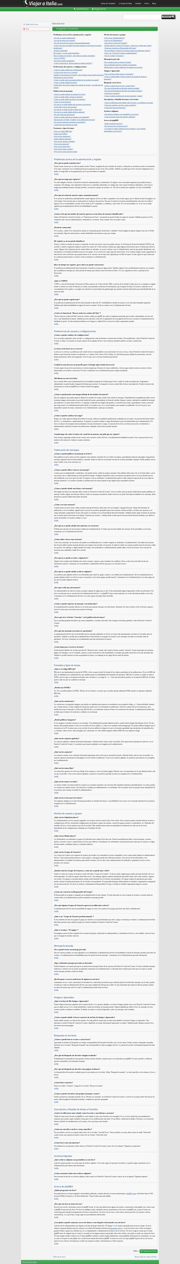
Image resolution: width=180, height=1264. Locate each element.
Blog (154, 3)
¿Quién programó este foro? (113, 124)
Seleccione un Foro (149, 1251)
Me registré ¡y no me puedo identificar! (66, 53)
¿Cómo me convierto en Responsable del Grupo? (120, 48)
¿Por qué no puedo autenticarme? (64, 38)
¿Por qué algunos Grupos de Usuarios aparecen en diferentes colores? (127, 51)
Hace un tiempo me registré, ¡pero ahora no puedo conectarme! (74, 56)
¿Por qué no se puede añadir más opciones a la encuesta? (72, 104)
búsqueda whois (115, 1228)
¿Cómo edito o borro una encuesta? (65, 107)
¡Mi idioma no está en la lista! (63, 77)
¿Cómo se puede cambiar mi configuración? (67, 70)
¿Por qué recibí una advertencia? (64, 115)
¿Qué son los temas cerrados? (63, 149)
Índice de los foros (32, 24)
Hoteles (138, 3)
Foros (147, 3)
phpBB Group (131, 1194)
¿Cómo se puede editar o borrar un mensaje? (68, 97)
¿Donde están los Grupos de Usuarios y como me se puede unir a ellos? (128, 46)
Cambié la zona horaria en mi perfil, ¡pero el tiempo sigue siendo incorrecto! (78, 75)
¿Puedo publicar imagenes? (62, 139)
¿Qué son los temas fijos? (61, 147)
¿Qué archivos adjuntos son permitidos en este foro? (121, 114)
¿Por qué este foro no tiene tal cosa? (116, 126)
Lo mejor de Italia (125, 3)
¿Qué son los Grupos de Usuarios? (115, 43)
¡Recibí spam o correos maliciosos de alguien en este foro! (123, 67)
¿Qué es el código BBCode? (62, 131)
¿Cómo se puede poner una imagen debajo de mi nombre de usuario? (76, 80)
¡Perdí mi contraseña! (60, 51)
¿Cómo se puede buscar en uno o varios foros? (119, 86)
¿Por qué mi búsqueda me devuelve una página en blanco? (123, 91)
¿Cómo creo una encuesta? (62, 102)
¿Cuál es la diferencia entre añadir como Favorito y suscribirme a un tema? (128, 103)
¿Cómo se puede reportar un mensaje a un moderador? (71, 117)
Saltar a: (136, 1251)
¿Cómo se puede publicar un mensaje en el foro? (69, 94)
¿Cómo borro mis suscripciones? (115, 108)
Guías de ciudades (108, 3)
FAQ (27, 29)
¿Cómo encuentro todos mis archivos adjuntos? (119, 117)
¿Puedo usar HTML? (60, 134)
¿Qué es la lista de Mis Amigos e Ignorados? (119, 74)
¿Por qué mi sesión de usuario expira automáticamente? (71, 43)
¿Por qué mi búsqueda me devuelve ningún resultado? (122, 88)
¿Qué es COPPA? (59, 58)
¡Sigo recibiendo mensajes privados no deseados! (120, 65)
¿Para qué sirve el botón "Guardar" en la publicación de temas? (74, 120)
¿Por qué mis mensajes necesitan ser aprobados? (69, 122)
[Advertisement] (36, 74)
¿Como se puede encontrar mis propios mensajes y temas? (123, 96)
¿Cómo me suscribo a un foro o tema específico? (120, 105)
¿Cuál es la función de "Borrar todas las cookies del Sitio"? (73, 63)
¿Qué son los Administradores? (114, 38)
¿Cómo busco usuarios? (112, 93)
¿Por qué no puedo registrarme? (64, 61)
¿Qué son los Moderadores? (113, 40)
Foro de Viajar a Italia (29, 1262)
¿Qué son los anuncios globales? (64, 141)
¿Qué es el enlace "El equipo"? (114, 56)
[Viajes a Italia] (42, 6)
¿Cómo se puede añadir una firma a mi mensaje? (69, 99)
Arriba (56, 174)
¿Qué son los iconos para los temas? (65, 152)
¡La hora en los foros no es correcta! (65, 72)
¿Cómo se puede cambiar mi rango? (65, 83)
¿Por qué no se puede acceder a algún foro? (67, 110)
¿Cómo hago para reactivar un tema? (65, 125)
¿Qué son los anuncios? (61, 144)
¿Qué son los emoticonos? (62, 136)
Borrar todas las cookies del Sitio (146, 1257)
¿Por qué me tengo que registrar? (64, 40)
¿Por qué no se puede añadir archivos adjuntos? (69, 112)
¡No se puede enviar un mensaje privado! (117, 62)
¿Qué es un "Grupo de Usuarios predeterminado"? (120, 53)
